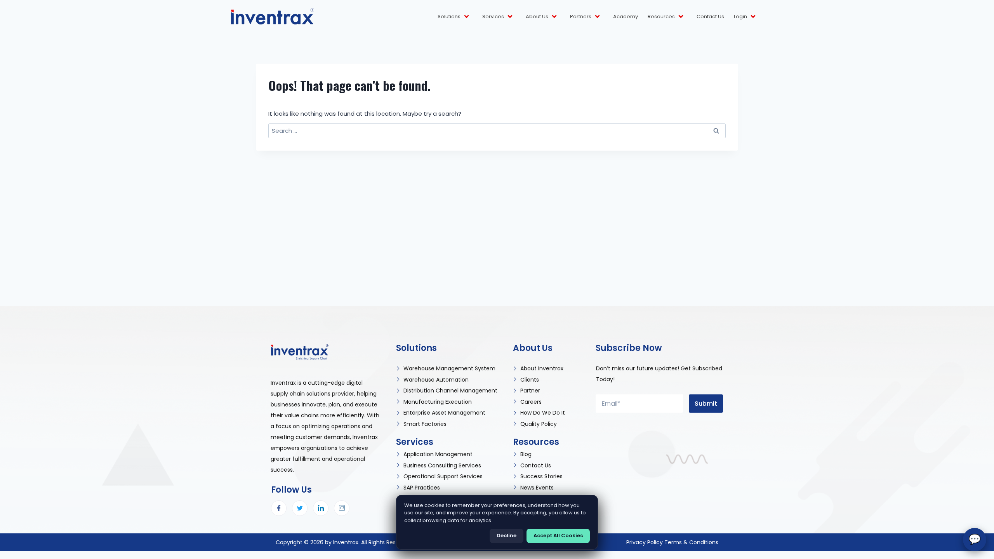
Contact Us (710, 16)
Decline (506, 535)
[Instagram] (341, 508)
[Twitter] (300, 508)
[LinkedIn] (320, 508)
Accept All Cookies (558, 535)
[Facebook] (279, 508)
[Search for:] (497, 131)
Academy (625, 16)
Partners (580, 16)
